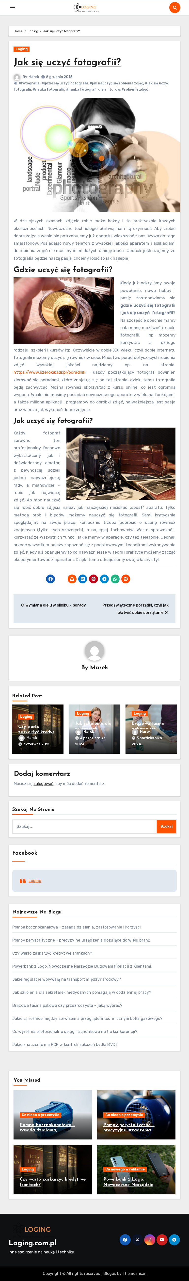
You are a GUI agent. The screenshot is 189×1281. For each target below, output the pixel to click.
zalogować (43, 783)
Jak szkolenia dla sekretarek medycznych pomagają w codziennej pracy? (81, 992)
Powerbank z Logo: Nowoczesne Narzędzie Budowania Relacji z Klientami (81, 966)
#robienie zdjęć (135, 89)
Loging (22, 49)
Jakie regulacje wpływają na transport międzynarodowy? (66, 979)
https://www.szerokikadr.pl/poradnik (49, 372)
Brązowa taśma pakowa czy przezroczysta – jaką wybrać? (67, 1005)
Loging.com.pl (32, 1243)
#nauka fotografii (48, 89)
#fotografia (29, 83)
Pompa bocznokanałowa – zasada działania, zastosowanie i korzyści (76, 927)
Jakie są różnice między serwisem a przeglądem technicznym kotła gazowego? (87, 1018)
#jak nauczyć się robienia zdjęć (116, 83)
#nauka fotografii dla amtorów (93, 89)
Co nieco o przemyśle (40, 1115)
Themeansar (134, 1273)
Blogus (109, 1273)
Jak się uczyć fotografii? (67, 63)
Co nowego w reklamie (125, 1169)
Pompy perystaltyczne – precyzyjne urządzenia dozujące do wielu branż (81, 940)
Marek (34, 77)
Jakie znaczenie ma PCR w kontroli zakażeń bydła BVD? (65, 1044)
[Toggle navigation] (12, 8)
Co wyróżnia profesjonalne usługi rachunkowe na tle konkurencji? (75, 1031)
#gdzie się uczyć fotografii (64, 83)
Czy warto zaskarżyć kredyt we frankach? (36, 732)
